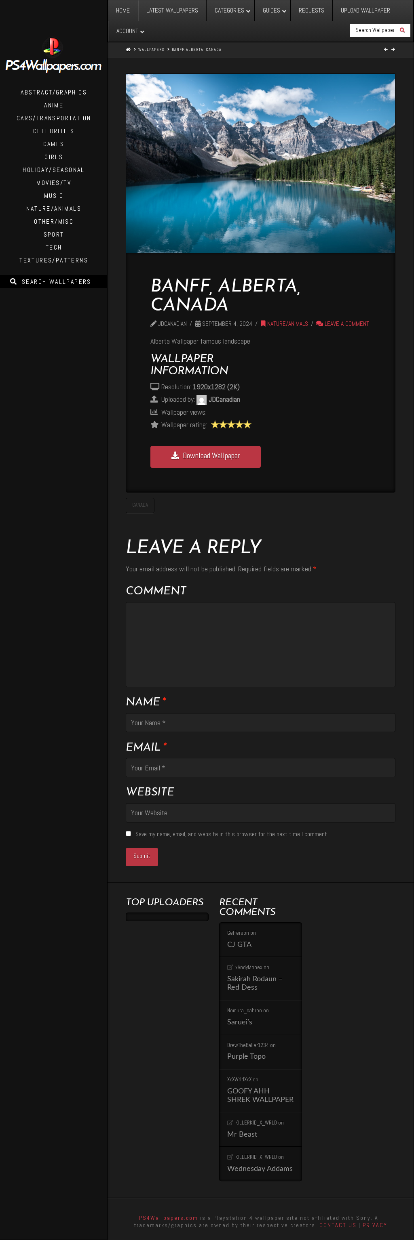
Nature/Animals (287, 324)
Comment (156, 591)
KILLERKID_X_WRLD (256, 1122)
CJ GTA (239, 944)
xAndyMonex (248, 967)
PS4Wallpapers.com (168, 1217)
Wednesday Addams (260, 1168)
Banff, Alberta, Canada (197, 49)
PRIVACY (375, 1225)
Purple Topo (246, 1056)
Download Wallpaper (211, 456)
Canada (140, 504)
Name (145, 702)
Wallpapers (151, 49)
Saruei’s (239, 1022)
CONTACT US (338, 1225)
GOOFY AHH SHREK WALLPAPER (260, 1095)
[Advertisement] (319, 379)
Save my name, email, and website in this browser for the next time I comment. (231, 834)
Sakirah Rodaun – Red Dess (255, 983)
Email (146, 747)
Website (150, 792)
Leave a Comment (346, 324)
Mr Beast (242, 1134)
